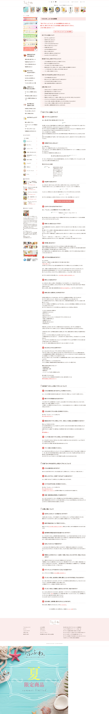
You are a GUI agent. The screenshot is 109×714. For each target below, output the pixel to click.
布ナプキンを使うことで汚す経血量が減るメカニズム (72, 634)
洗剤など (70, 12)
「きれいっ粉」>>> (46, 263)
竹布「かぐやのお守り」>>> (66, 288)
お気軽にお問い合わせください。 (65, 25)
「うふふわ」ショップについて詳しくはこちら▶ (30, 229)
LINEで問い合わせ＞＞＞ (47, 28)
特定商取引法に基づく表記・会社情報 (47, 634)
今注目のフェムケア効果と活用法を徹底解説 (71, 637)
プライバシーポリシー (44, 632)
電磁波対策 (51, 12)
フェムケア (64, 12)
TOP (24, 15)
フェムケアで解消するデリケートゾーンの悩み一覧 (72, 629)
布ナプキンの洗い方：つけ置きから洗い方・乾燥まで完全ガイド (74, 632)
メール (69, 609)
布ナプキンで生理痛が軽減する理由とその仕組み (72, 630)
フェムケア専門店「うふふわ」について (66, 5)
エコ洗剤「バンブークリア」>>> (48, 490)
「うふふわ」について (26, 627)
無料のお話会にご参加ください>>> (49, 378)
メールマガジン (43, 630)
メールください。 (63, 604)
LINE (72, 609)
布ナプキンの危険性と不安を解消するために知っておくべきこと (74, 636)
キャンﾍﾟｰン (26, 12)
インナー (38, 12)
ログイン (24, 629)
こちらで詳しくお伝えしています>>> (56, 526)
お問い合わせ (42, 629)
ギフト (83, 12)
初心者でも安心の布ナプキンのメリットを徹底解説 (72, 627)
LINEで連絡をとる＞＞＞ (27, 237)
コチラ (52, 593)
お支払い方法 (25, 632)
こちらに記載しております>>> (60, 573)
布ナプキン (32, 12)
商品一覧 (56, 5)
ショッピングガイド (26, 630)
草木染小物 (45, 12)
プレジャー (76, 12)
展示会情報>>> (45, 432)
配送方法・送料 (26, 634)
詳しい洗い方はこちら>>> (47, 416)
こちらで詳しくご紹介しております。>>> (66, 275)
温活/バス (57, 12)
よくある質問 (42, 627)
